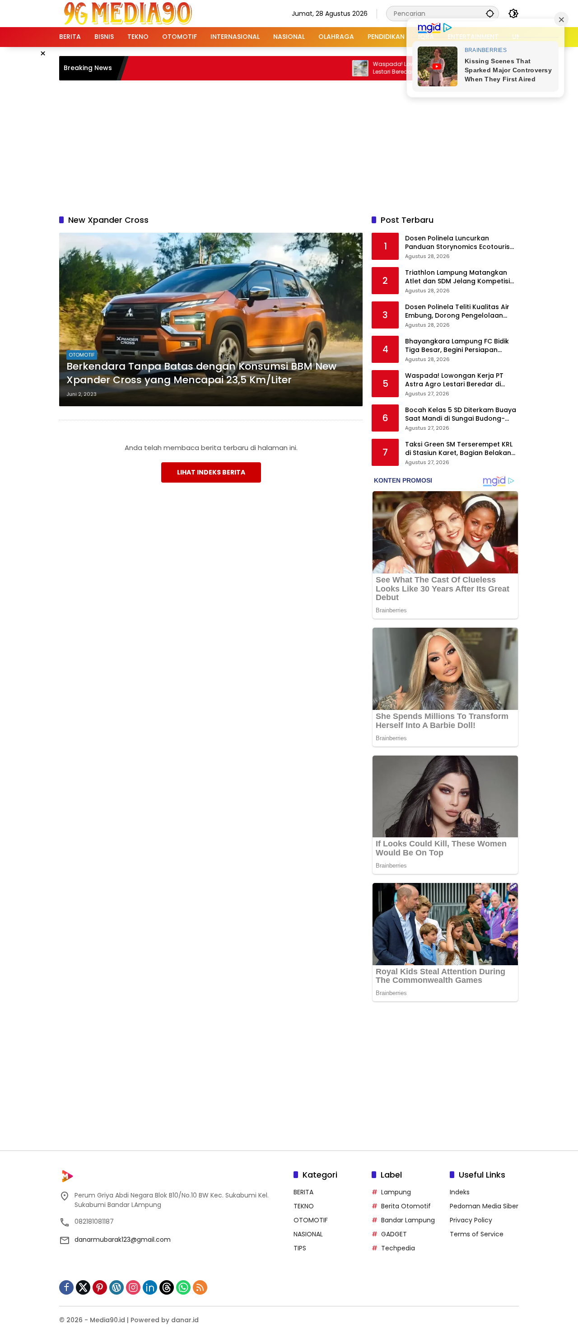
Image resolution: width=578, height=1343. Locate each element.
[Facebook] (66, 1287)
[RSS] (200, 1287)
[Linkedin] (150, 1287)
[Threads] (166, 1287)
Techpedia (398, 1248)
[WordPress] (116, 1287)
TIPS (300, 1248)
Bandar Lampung (408, 1220)
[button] (490, 13)
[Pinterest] (100, 1287)
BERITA (303, 1192)
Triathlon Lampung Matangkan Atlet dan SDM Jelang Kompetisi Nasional (457, 277)
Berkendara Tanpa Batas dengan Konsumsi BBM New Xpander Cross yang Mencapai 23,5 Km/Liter (201, 373)
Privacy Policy (471, 1220)
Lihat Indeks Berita (211, 472)
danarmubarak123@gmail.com (123, 1239)
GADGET (394, 1234)
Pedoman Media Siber (484, 1206)
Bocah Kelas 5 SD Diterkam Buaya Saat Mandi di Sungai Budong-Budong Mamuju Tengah (460, 414)
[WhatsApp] (183, 1287)
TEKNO (304, 1206)
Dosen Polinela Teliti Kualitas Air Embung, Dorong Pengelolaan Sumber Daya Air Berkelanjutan (457, 311)
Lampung (396, 1192)
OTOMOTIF (82, 354)
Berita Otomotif (406, 1206)
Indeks (460, 1192)
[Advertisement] (289, 145)
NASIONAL (308, 1234)
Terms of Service (476, 1234)
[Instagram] (133, 1287)
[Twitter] (83, 1287)
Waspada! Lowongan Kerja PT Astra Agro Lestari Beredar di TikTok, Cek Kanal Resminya (395, 68)
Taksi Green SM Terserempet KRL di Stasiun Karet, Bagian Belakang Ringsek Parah (460, 449)
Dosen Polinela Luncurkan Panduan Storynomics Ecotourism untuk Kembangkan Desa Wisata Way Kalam (460, 243)
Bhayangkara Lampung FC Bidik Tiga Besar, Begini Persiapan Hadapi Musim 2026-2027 (457, 346)
